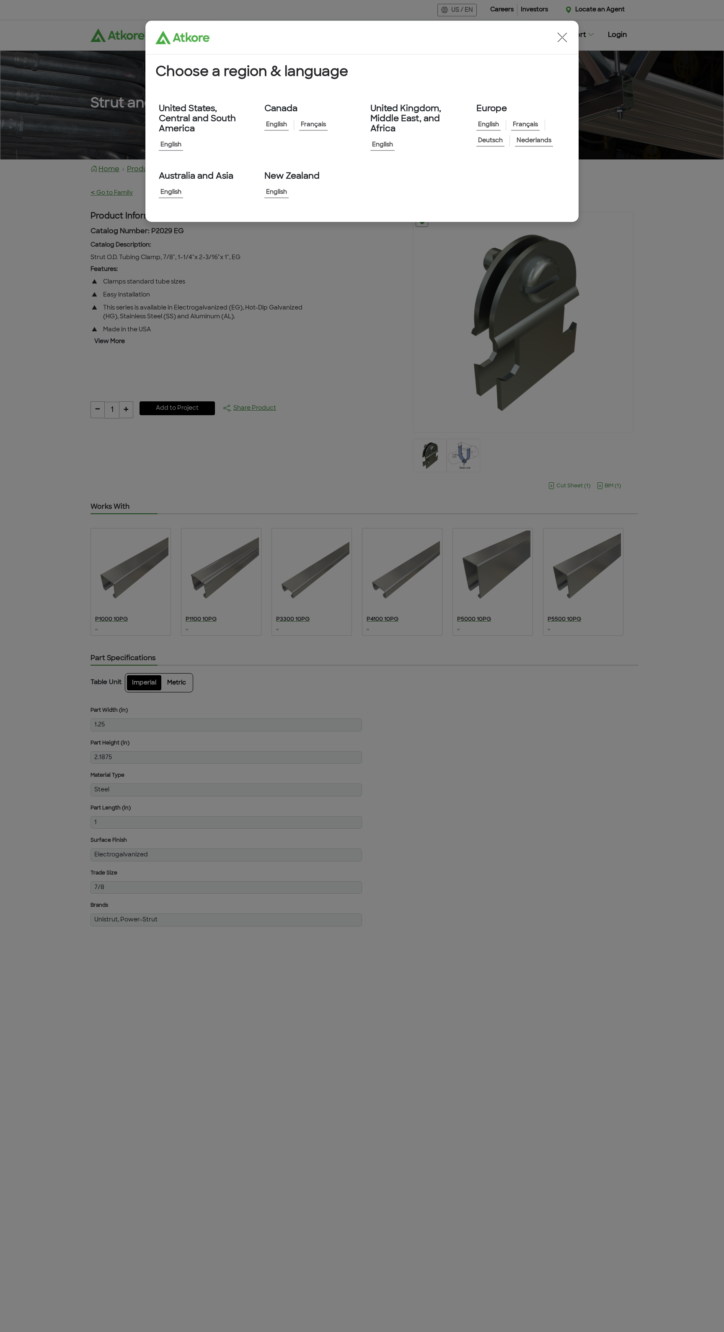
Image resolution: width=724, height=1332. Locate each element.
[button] (562, 37)
